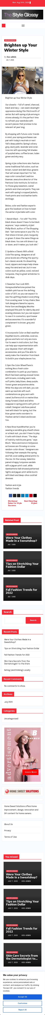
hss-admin (11, 57)
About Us (8, 824)
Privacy (7, 831)
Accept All (22, 997)
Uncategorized (10, 40)
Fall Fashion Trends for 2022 (21, 591)
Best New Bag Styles (30, 502)
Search (8, 612)
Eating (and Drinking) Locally (17, 670)
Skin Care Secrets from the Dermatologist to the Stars (22, 958)
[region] (22, 993)
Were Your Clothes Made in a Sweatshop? (21, 539)
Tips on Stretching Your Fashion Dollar (22, 565)
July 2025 (8, 702)
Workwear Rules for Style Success (15, 503)
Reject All (22, 1010)
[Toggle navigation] (23, 25)
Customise (22, 1003)
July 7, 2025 (13, 881)
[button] (41, 25)
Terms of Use (10, 837)
